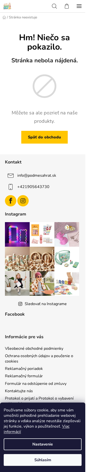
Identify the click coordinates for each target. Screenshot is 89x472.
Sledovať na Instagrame (46, 304)
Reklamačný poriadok (24, 368)
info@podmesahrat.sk (36, 175)
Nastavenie (42, 444)
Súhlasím (42, 460)
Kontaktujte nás (19, 391)
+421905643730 (33, 186)
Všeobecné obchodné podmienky (34, 348)
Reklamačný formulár (24, 376)
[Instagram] (23, 200)
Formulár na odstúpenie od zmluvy (36, 383)
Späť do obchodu (44, 137)
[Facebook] (10, 200)
